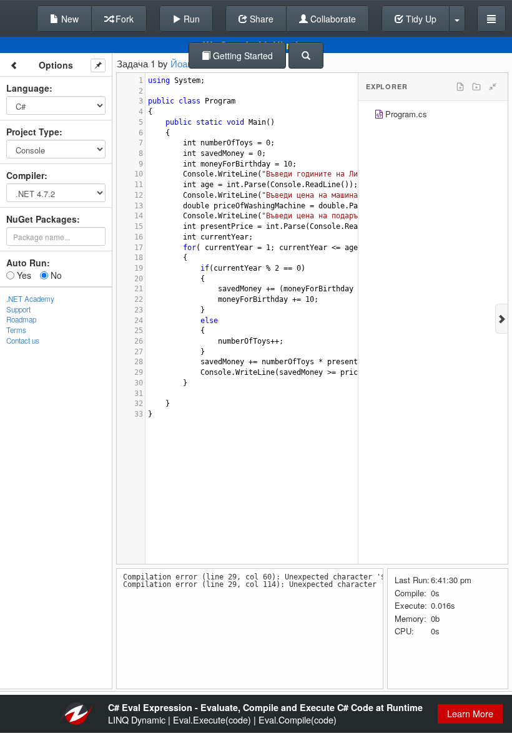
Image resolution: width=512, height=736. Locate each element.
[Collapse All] (492, 86)
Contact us (22, 341)
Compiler (25, 175)
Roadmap (21, 319)
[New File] (460, 86)
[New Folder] (476, 86)
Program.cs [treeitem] (406, 114)
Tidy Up (419, 18)
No (55, 275)
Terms (16, 330)
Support (18, 309)
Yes (22, 275)
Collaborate (332, 18)
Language (27, 88)
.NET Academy (30, 299)
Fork (123, 18)
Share (260, 18)
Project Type (32, 131)
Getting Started (241, 55)
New (69, 18)
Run (190, 18)
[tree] (433, 115)
